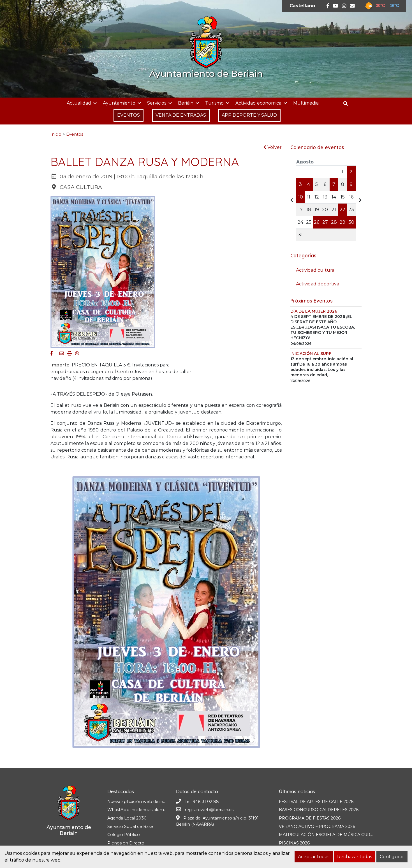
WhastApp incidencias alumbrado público (150, 809)
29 (342, 222)
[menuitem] (302, 6)
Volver (274, 147)
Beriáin (185, 103)
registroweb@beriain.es (209, 809)
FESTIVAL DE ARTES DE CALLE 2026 (316, 801)
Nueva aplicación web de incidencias (144, 801)
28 (334, 222)
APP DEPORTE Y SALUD (249, 115)
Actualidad (79, 103)
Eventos (74, 134)
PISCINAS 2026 (294, 843)
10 (300, 197)
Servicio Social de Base (130, 826)
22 (342, 209)
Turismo (214, 103)
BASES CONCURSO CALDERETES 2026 (318, 809)
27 (325, 222)
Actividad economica (258, 103)
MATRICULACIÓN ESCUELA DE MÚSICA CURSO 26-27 (334, 834)
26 (316, 222)
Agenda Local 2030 (127, 818)
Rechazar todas (354, 856)
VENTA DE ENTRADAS (181, 115)
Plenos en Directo (125, 843)
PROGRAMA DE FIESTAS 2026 (310, 818)
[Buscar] (347, 103)
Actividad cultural (316, 270)
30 (351, 222)
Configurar (392, 856)
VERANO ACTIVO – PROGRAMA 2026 (317, 826)
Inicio (55, 134)
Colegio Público (123, 834)
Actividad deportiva (317, 284)
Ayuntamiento (119, 103)
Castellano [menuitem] (302, 5)
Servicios (156, 103)
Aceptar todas (313, 856)
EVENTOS (128, 115)
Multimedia (306, 103)
